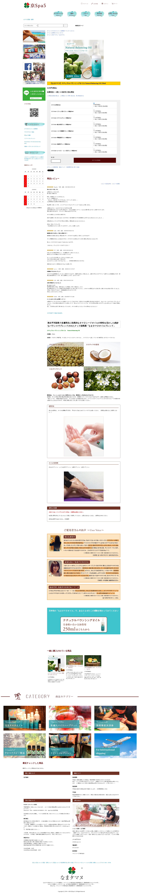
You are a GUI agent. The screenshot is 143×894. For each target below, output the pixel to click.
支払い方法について (37, 862)
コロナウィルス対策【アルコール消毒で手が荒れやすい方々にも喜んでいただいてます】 (34, 159)
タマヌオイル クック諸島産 (58, 30)
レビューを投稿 (115, 183)
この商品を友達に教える (53, 95)
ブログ (85, 14)
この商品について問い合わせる (67, 95)
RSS (106, 862)
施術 (72, 14)
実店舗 (99, 14)
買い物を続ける (80, 95)
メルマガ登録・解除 (28, 19)
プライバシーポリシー (79, 862)
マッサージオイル (70, 30)
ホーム (48, 30)
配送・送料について (47, 862)
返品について (62, 167)
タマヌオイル (58, 14)
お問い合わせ (113, 14)
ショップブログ (100, 862)
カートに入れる (96, 160)
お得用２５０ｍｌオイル (57, 32)
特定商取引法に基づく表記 (72, 167)
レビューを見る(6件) (106, 183)
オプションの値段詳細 (52, 167)
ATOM (109, 862)
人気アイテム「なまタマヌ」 (58, 34)
